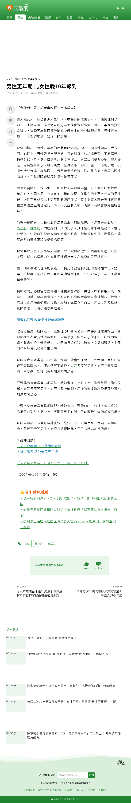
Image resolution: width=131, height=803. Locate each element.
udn (8, 79)
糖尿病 (35, 228)
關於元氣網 (29, 790)
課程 (81, 17)
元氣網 (16, 79)
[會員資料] (118, 7)
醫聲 (116, 17)
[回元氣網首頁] (21, 7)
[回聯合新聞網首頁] (9, 8)
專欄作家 (103, 790)
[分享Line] (10, 120)
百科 (59, 17)
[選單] (123, 7)
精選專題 (56, 790)
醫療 (48, 17)
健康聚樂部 (43, 790)
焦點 (9, 17)
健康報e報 (48, 775)
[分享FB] (10, 109)
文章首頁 (90, 790)
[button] (122, 17)
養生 (20, 17)
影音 (70, 17)
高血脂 (22, 228)
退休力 (93, 17)
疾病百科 (68, 790)
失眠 (73, 365)
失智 (105, 17)
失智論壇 (34, 17)
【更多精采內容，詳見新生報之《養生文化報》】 (53, 463)
